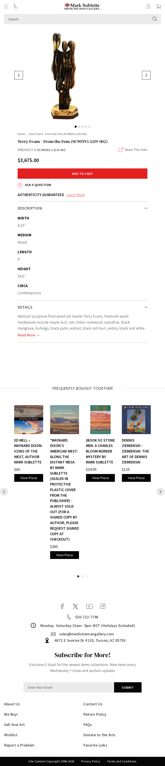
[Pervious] (4, 492)
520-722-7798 (86, 617)
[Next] (160, 492)
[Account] (148, 6)
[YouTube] (89, 606)
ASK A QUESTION (37, 185)
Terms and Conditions (121, 761)
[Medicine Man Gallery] (82, 6)
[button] (6, 6)
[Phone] (15, 6)
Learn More (76, 194)
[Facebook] (62, 606)
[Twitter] (75, 606)
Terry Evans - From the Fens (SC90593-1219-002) (58, 134)
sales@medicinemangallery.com (86, 633)
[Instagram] (102, 606)
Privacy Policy (90, 761)
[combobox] (76, 19)
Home (21, 134)
